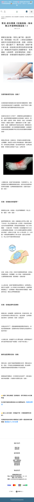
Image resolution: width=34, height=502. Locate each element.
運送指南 (17, 459)
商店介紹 (17, 447)
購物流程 (17, 457)
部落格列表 (8, 16)
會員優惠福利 (17, 462)
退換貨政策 (17, 463)
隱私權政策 (17, 465)
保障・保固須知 (17, 460)
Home (3, 16)
